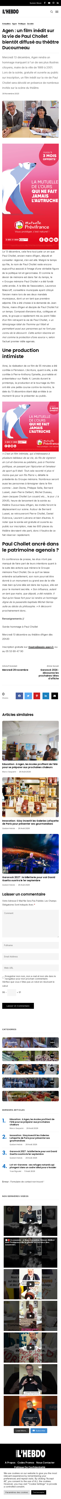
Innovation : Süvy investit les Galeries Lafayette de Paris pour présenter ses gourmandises (30, 822)
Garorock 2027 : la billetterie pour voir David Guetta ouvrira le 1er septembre (28, 879)
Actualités (6, 24)
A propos (10, 1462)
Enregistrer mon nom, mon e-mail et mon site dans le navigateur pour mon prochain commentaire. (30, 977)
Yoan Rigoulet (15, 1171)
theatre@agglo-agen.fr (41, 646)
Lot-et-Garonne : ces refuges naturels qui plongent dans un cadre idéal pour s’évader (33, 1166)
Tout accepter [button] (38, 1492)
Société (30, 24)
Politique (22, 24)
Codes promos (25, 1462)
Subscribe (40, 1430)
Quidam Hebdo (8, 828)
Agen (14, 24)
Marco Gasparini (9, 772)
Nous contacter (45, 1462)
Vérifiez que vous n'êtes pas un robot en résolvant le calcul (28, 984)
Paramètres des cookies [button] (16, 1492)
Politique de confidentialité (29, 1467)
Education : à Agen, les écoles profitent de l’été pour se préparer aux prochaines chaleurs (30, 766)
